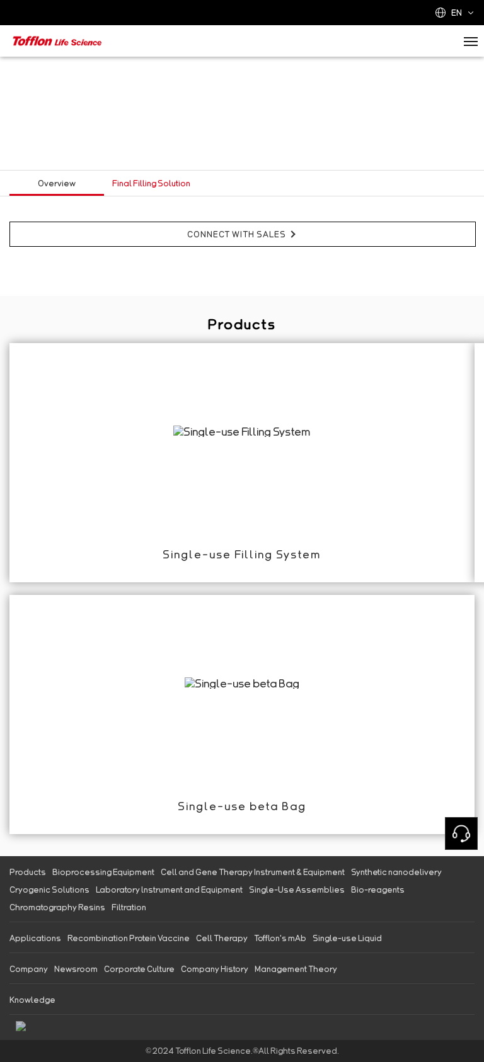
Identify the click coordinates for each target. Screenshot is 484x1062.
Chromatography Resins (57, 907)
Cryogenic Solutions (49, 889)
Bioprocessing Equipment (103, 872)
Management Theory (296, 969)
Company (28, 969)
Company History (214, 969)
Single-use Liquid (347, 938)
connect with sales (236, 234)
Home (23, 69)
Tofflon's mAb (280, 938)
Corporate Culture (139, 969)
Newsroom (76, 969)
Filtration (129, 907)
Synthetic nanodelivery (396, 872)
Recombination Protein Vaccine (128, 938)
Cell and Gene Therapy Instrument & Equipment (253, 872)
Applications (35, 938)
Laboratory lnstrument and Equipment (169, 889)
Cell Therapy (222, 938)
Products (27, 872)
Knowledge (32, 999)
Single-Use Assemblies (297, 889)
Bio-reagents (378, 889)
